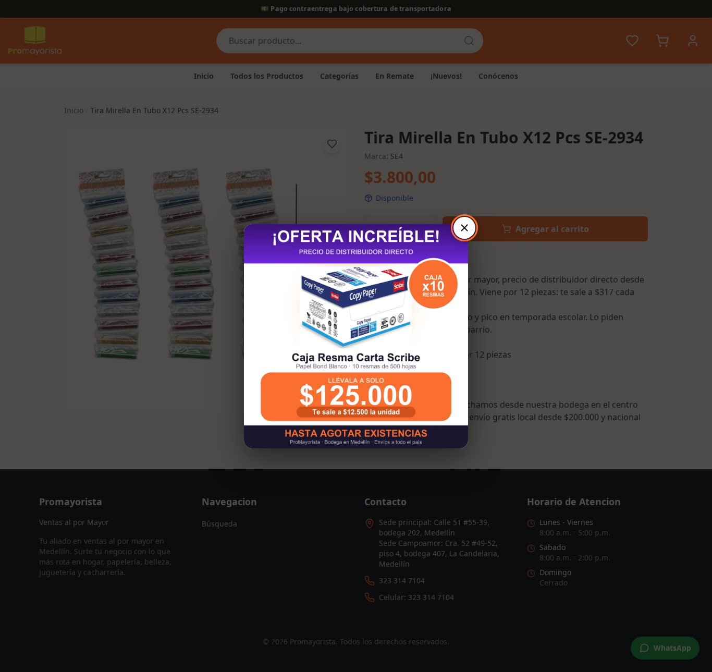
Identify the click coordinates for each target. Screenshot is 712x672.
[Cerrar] (464, 228)
